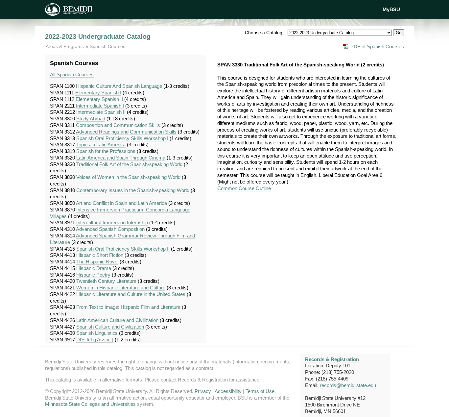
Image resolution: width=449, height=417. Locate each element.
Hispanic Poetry (93, 275)
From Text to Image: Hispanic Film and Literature (128, 307)
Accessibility (228, 391)
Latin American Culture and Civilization (117, 320)
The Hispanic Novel (97, 261)
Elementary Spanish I (98, 92)
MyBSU (391, 9)
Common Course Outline (244, 188)
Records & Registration (332, 359)
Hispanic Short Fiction (99, 255)
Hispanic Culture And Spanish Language (119, 86)
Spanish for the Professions (105, 151)
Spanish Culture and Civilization (110, 327)
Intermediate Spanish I (100, 106)
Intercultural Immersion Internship (112, 222)
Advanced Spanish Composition (110, 229)
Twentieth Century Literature (106, 281)
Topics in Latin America (101, 144)
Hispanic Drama (93, 268)
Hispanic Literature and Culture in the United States (130, 294)
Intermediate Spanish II (101, 112)
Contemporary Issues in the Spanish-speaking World (132, 190)
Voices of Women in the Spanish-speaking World (128, 177)
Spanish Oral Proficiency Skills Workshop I (122, 138)
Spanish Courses (107, 46)
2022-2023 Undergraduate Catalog (98, 36)
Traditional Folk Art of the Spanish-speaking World (129, 164)
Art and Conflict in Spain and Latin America (121, 203)
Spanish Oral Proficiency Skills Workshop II (123, 249)
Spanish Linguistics (97, 333)
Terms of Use (260, 391)
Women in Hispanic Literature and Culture (120, 287)
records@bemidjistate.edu (348, 385)
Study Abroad (90, 118)
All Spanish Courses (72, 74)
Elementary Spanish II (99, 99)
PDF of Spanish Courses (377, 46)
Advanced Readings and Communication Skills (126, 132)
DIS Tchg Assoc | (94, 339)
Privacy (203, 391)
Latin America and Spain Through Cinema (120, 157)
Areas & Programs (65, 46)
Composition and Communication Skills (118, 125)
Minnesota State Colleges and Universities (90, 404)
